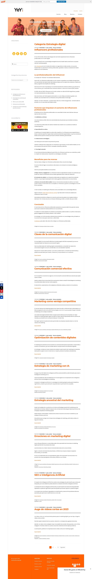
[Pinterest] (1, 291)
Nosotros (72, 14)
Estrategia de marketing (43, 428)
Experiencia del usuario (52, 292)
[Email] (1, 294)
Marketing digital (67, 329)
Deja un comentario (57, 47)
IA (47, 390)
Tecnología (50, 390)
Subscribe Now (61, 1)
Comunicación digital (42, 260)
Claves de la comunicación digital (53, 234)
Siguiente (62, 547)
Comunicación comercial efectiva (53, 268)
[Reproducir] (13, 130)
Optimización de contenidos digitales (55, 337)
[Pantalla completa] (26, 130)
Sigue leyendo (37, 255)
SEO (56, 499)
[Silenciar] (24, 130)
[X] (1, 288)
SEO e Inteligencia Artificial (49, 475)
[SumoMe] (1, 297)
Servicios (58, 14)
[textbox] (19, 80)
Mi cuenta (76, 10)
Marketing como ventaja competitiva (55, 301)
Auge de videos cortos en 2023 (51, 509)
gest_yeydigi (49, 47)
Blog (65, 14)
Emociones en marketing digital (52, 436)
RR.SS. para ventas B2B (18, 101)
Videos (48, 538)
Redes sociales (50, 226)
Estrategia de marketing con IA (51, 365)
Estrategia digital (43, 226)
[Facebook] (1, 284)
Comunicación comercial (43, 293)
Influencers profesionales (48, 49)
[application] (19, 126)
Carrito (80, 10)
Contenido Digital (43, 357)
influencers (38, 66)
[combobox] (19, 80)
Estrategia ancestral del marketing (53, 400)
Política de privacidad (16, 560)
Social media (71, 535)
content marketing (42, 538)
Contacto (80, 14)
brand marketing (42, 259)
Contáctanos (37, 221)
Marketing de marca (59, 329)
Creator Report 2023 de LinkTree (49, 192)
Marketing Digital (41, 392)
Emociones (41, 467)
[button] (46, 1)
